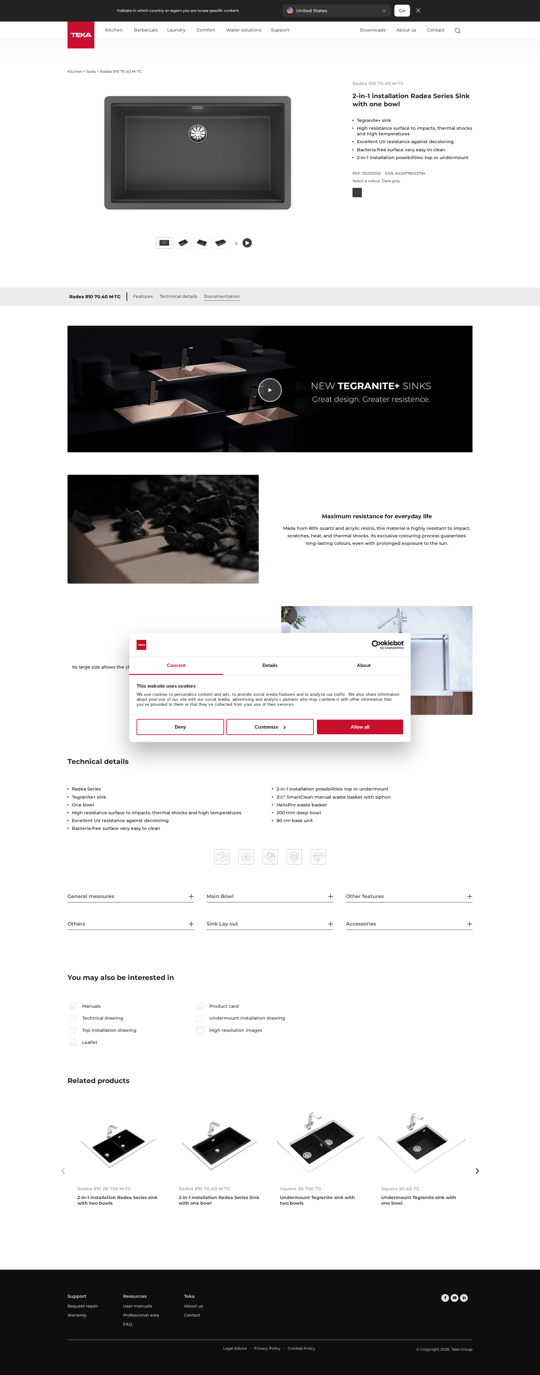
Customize (266, 727)
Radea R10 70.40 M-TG (95, 296)
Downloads (373, 30)
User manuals (137, 1305)
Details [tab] (270, 665)
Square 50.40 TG (400, 1189)
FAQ (127, 1324)
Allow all (360, 727)
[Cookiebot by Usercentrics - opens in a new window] (376, 645)
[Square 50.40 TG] (422, 1143)
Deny (180, 727)
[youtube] (454, 1298)
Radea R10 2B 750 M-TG (104, 1189)
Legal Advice (235, 1348)
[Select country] (469, 30)
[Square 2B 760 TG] (320, 1143)
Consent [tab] (176, 665)
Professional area (141, 1314)
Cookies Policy (301, 1348)
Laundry (176, 30)
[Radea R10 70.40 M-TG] (219, 1143)
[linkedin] (464, 1298)
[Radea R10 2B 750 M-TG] (118, 1143)
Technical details (178, 296)
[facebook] (445, 1298)
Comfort (206, 30)
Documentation (222, 296)
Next (236, 243)
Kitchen (114, 30)
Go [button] (402, 10)
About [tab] (364, 665)
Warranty (77, 1314)
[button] (336, 10)
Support (280, 30)
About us (406, 30)
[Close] (418, 10)
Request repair (83, 1305)
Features (143, 296)
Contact (436, 30)
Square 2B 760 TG (300, 1189)
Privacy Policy (267, 1348)
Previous (63, 1171)
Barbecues (146, 30)
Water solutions (244, 30)
